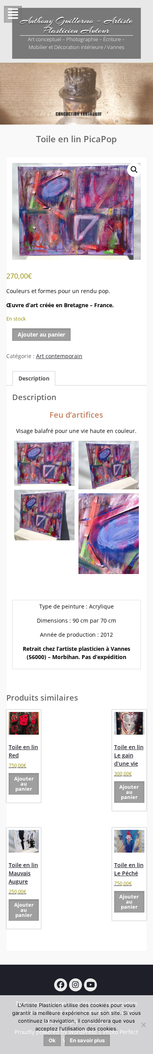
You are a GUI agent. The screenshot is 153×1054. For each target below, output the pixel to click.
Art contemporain (59, 356)
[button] (134, 170)
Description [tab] (33, 378)
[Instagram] (75, 984)
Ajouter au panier (41, 334)
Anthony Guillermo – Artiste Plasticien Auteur (76, 25)
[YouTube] (90, 984)
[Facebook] (60, 984)
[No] (143, 1025)
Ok (52, 1040)
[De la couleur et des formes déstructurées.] (44, 463)
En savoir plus (87, 1040)
